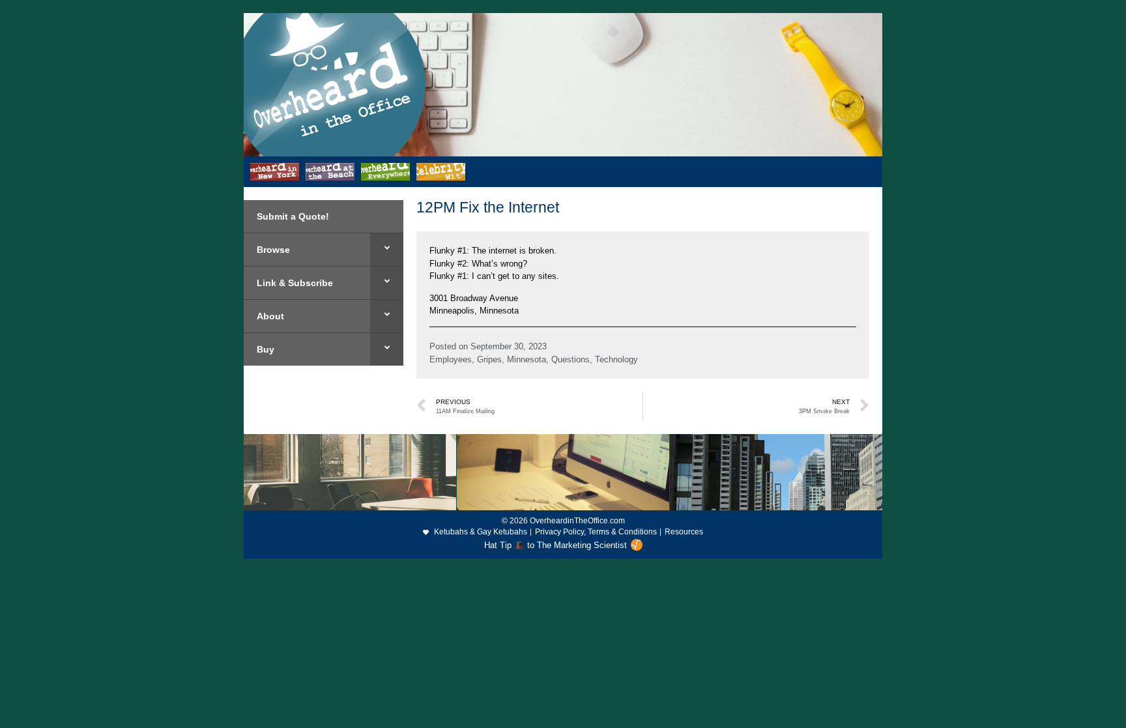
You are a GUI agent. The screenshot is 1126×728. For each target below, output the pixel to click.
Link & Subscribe (295, 283)
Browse (273, 249)
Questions (570, 359)
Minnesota (526, 359)
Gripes (489, 359)
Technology (616, 359)
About (270, 316)
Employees (450, 359)
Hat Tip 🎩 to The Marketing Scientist (555, 545)
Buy (265, 349)
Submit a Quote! (293, 216)
